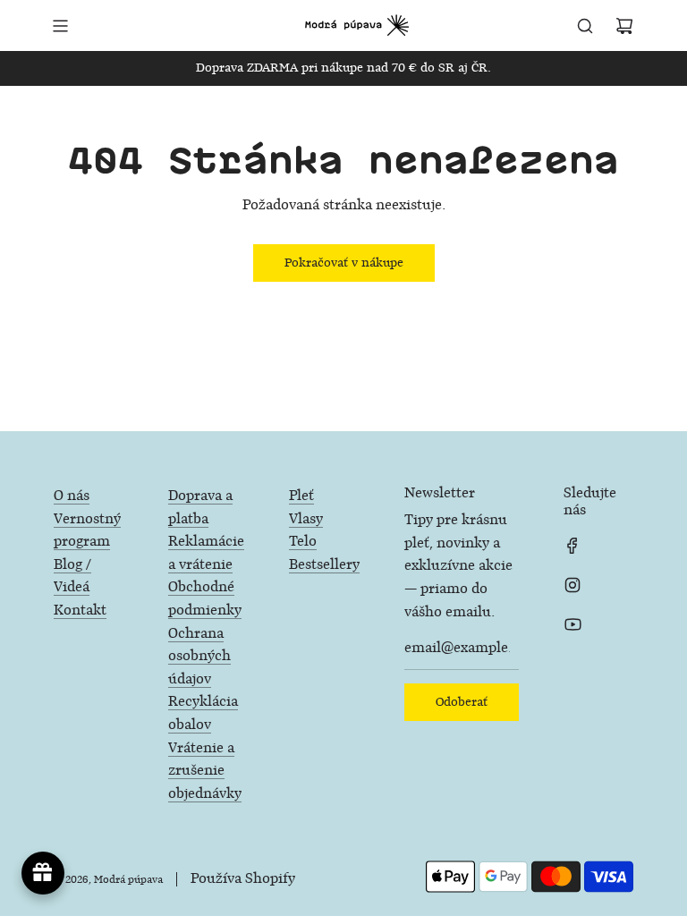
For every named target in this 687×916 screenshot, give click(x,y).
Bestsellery (324, 564)
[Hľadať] (585, 26)
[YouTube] (572, 624)
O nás (71, 496)
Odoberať (462, 701)
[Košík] (624, 26)
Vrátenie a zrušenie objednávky (205, 771)
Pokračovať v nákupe (343, 262)
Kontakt (80, 610)
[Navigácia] (60, 26)
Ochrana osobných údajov (199, 656)
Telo (303, 541)
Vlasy (306, 519)
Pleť (301, 496)
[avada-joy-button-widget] (42, 873)
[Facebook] (572, 545)
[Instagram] (572, 585)
